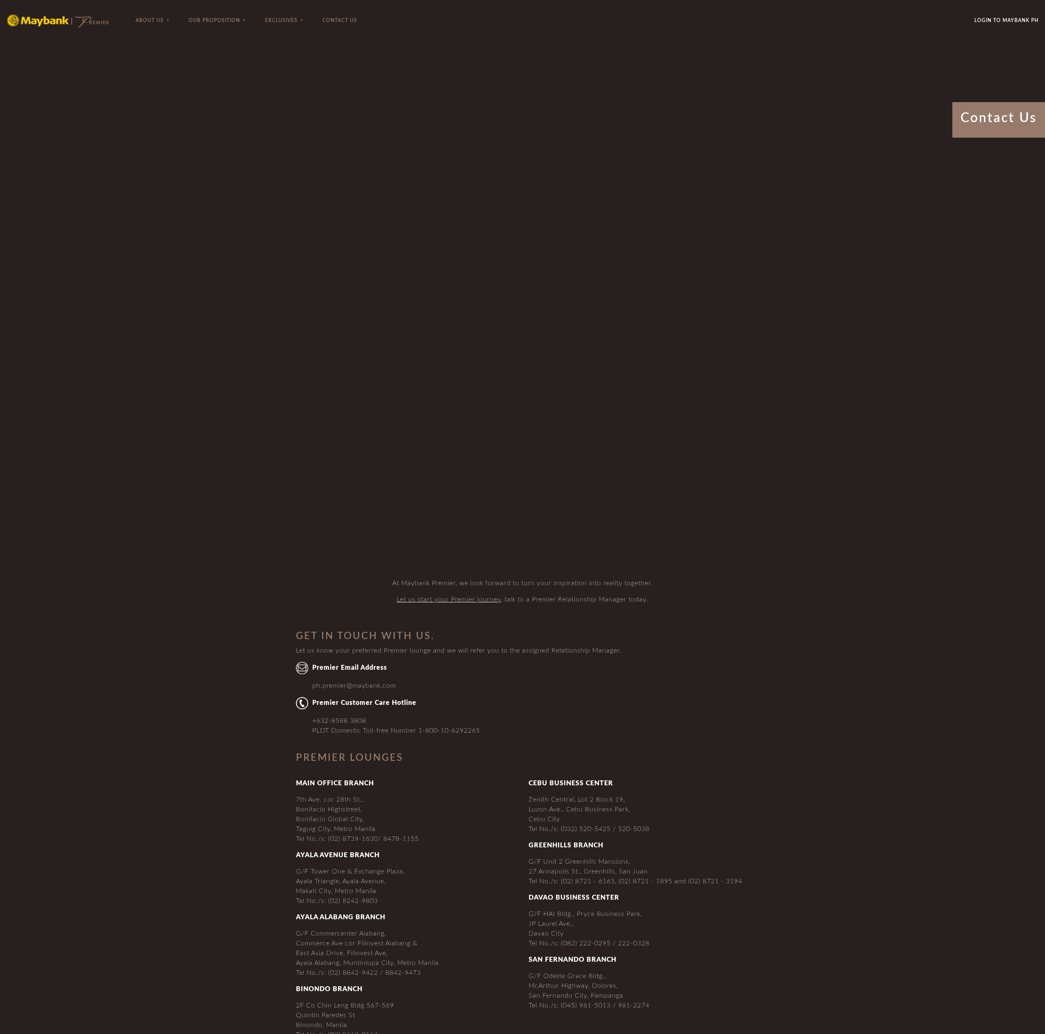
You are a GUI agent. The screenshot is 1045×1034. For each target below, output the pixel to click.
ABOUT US (150, 20)
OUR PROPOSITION (215, 20)
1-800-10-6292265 (449, 730)
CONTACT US (339, 20)
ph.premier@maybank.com (354, 685)
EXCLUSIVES (282, 20)
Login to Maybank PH (1006, 20)
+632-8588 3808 (339, 721)
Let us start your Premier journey (449, 599)
